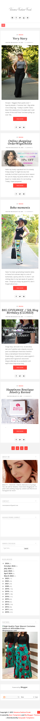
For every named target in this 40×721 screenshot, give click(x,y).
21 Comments (28, 316)
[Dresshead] (20, 655)
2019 (7, 589)
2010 (7, 612)
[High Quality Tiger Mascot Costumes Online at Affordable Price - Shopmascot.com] (20, 628)
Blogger (24, 687)
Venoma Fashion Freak (22, 712)
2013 (7, 604)
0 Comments (29, 147)
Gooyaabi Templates (26, 718)
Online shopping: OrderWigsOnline (20, 142)
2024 (7, 563)
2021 (7, 583)
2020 (7, 586)
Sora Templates (15, 715)
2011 (7, 609)
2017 (7, 594)
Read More (20, 119)
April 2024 (8, 573)
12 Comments (28, 42)
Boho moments (20, 207)
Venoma (21, 35)
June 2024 (8, 571)
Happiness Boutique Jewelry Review (20, 391)
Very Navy (20, 38)
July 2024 (8, 568)
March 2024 (9, 576)
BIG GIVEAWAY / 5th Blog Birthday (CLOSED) (20, 311)
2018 (7, 591)
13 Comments (28, 211)
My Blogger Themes (32, 715)
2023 (7, 578)
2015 (7, 599)
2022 (7, 581)
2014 (7, 602)
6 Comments (28, 396)
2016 (7, 596)
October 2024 (10, 566)
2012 (7, 607)
